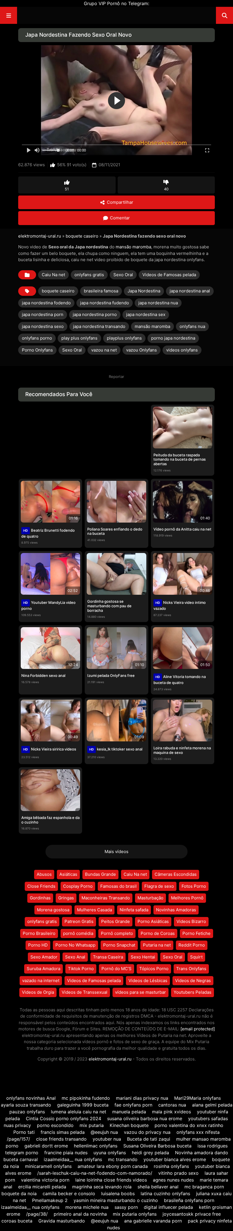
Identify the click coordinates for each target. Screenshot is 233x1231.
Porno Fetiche (196, 933)
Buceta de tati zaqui (148, 1139)
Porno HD (38, 945)
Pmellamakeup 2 (50, 1200)
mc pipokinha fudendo (86, 1098)
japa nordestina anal (190, 291)
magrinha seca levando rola (102, 1187)
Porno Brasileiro (39, 933)
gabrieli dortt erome (46, 1146)
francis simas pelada (63, 1132)
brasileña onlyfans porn (189, 1200)
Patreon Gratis (79, 921)
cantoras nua (172, 1105)
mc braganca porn (204, 1187)
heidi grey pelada (150, 1152)
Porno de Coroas (158, 933)
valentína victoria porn (45, 1180)
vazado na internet (40, 980)
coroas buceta (16, 1221)
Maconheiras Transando (106, 898)
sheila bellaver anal (158, 1187)
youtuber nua (107, 1139)
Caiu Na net (53, 274)
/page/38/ (37, 1214)
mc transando (123, 1159)
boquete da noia (19, 1193)
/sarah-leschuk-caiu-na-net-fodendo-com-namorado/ (94, 1173)
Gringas (66, 898)
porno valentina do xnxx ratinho (189, 1125)
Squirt (196, 957)
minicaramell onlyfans (48, 1166)
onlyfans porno (37, 338)
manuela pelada (129, 1111)
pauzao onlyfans (27, 1111)
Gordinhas (40, 898)
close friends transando (61, 1139)
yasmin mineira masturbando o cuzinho (116, 1200)
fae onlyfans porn (133, 1105)
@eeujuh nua (104, 1132)
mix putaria (92, 1125)
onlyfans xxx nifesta (198, 1132)
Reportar (116, 376)
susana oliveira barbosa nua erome (144, 1118)
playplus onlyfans (124, 338)
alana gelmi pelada (212, 1105)
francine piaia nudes (66, 1152)
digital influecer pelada (168, 1207)
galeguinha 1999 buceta (83, 1105)
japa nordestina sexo (43, 326)
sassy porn (126, 1207)
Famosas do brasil (118, 886)
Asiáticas (68, 874)
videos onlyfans (182, 350)
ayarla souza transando (26, 1105)
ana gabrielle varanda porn (153, 1221)
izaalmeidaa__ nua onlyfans (73, 1159)
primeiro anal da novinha (80, 1214)
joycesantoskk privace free (192, 1214)
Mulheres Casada (94, 909)
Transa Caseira (108, 957)
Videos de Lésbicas (147, 980)
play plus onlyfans (79, 338)
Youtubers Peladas (192, 992)
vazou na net (104, 350)
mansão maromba (133, 246)
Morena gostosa (53, 909)
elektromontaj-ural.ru (39, 236)
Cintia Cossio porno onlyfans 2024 (63, 1118)
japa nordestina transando (99, 326)
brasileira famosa (101, 291)
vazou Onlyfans (141, 350)
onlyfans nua (192, 326)
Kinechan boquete (129, 1125)
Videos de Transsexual (84, 992)
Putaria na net (157, 945)
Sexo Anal (75, 957)
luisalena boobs (118, 1193)
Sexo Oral (123, 274)
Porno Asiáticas (153, 921)
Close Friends (41, 886)
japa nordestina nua (158, 302)
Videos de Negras (193, 980)
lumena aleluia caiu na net (78, 1111)
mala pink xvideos (171, 1111)
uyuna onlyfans (109, 1152)
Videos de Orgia (38, 992)
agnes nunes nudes (173, 1180)
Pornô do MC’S (116, 968)
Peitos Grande (115, 921)
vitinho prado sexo (178, 1173)
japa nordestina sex (145, 314)
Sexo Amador (43, 957)
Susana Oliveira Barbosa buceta (157, 1146)
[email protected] (197, 1029)
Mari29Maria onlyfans (197, 1098)
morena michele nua (87, 1207)
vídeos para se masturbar (140, 992)
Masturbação (150, 898)
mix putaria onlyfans (135, 1214)
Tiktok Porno (81, 968)
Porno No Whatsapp (75, 945)
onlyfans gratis (89, 274)
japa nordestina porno (95, 314)
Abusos (44, 874)
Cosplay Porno (78, 886)
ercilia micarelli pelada (42, 1187)
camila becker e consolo (69, 1193)
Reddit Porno (191, 945)
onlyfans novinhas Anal (31, 1098)
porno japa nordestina (173, 338)
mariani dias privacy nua (142, 1098)
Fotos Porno (194, 886)
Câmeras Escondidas (176, 874)
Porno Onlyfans (37, 350)
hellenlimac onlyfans (95, 1146)
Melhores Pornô (187, 898)
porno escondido (55, 1125)
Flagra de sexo (159, 886)
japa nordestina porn (42, 314)
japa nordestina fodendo (46, 302)
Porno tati (24, 1132)
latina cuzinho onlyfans (165, 1193)
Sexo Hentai (143, 957)
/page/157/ (18, 1139)
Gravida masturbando (61, 1221)
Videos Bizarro (191, 921)
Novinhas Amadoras (176, 909)
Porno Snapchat (119, 945)
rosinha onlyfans (171, 1166)
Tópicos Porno (153, 968)
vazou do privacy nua (147, 1132)
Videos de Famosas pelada (169, 274)
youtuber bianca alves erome (174, 1159)
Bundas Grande (100, 874)
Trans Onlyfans (191, 968)
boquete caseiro (82, 236)
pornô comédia (78, 933)
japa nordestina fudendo (104, 302)
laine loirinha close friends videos (111, 1180)
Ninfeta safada (134, 909)
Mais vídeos (116, 851)
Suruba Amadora (43, 968)
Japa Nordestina (144, 291)
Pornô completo (117, 933)
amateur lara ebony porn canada (113, 1166)
